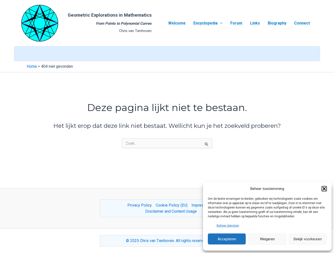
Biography (277, 23)
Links (255, 23)
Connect (302, 23)
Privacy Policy (139, 205)
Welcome (177, 23)
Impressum (201, 205)
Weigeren (267, 239)
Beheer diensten (228, 225)
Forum (236, 23)
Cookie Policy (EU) (172, 205)
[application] (220, 23)
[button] (324, 188)
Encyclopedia (205, 23)
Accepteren (227, 239)
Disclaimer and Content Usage (171, 211)
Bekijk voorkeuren (308, 239)
